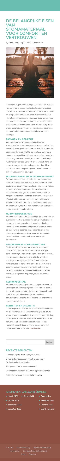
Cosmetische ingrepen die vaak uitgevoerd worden (28, 370)
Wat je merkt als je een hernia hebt (21, 366)
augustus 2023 (14, 409)
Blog (23, 454)
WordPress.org (47, 409)
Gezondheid (38, 42)
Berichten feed (47, 400)
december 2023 (14, 404)
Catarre (9, 447)
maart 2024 (13, 396)
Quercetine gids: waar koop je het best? (23, 354)
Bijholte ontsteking (42, 447)
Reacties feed (46, 404)
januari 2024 (13, 400)
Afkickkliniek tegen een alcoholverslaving (24, 375)
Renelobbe (13, 42)
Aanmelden (46, 396)
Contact (32, 454)
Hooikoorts (15, 451)
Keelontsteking (23, 447)
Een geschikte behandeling (35, 451)
